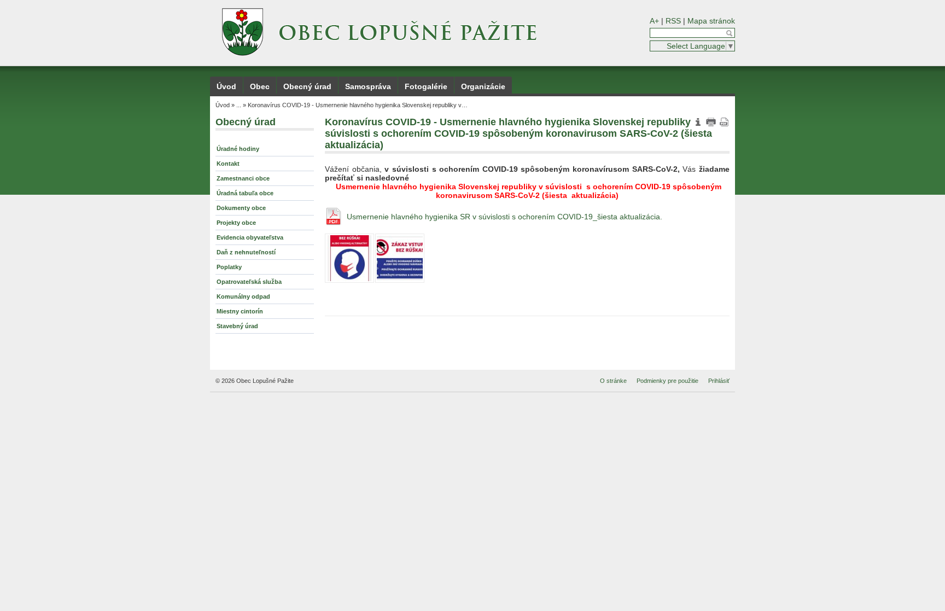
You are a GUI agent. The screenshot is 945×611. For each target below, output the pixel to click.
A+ (654, 20)
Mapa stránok (711, 20)
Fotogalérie (426, 86)
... (238, 105)
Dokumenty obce (241, 208)
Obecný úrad (307, 86)
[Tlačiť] (710, 122)
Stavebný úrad (237, 326)
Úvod (226, 86)
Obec (260, 86)
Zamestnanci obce (243, 178)
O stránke (613, 380)
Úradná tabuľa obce (245, 193)
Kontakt (228, 163)
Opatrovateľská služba (249, 281)
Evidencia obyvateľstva (250, 237)
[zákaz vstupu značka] (399, 258)
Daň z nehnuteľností (246, 252)
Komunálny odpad (243, 296)
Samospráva (368, 86)
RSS (673, 20)
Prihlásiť (719, 380)
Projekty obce (236, 222)
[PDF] (724, 122)
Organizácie (483, 86)
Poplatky (229, 267)
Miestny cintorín (240, 311)
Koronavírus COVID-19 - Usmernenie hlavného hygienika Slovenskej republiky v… (358, 105)
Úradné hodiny (238, 149)
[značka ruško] (349, 258)
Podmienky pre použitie (667, 380)
